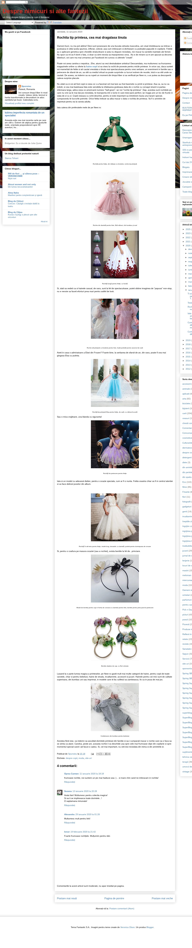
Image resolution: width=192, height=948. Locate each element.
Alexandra (69, 814)
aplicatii (185, 394)
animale (186, 389)
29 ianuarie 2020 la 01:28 (87, 814)
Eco (184, 482)
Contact (186, 103)
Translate (57, 22)
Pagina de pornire (114, 898)
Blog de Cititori (15, 201)
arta (184, 398)
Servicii (185, 659)
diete (184, 462)
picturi (185, 614)
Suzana (68, 791)
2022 (188, 237)
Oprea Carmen (71, 773)
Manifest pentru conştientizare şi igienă (25, 195)
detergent (187, 457)
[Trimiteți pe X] (103, 753)
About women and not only (22, 184)
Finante (186, 492)
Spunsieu (26, 86)
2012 (188, 369)
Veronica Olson (127, 927)
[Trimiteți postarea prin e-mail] (92, 754)
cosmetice (187, 438)
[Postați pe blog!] (100, 753)
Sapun (185, 654)
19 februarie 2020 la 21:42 (83, 832)
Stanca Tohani (11, 158)
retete (185, 639)
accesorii (186, 384)
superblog (187, 713)
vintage (185, 771)
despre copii (71, 758)
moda (81, 758)
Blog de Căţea (15, 212)
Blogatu (186, 167)
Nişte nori (12, 178)
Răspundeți (69, 782)
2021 (188, 241)
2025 (188, 229)
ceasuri (185, 418)
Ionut (67, 832)
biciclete (186, 403)
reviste (185, 644)
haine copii (92, 66)
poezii (185, 619)
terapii (185, 762)
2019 (188, 340)
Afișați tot (44, 221)
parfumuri (187, 600)
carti (184, 413)
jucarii (185, 550)
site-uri (88, 758)
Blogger (150, 927)
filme (184, 487)
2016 (188, 352)
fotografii (186, 501)
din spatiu (187, 477)
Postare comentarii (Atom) (121, 908)
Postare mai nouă (67, 898)
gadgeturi (186, 506)
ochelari (186, 595)
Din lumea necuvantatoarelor (20, 187)
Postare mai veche (162, 898)
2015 (188, 356)
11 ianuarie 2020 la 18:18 (92, 773)
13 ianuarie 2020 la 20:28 (85, 791)
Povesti (185, 624)
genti (184, 511)
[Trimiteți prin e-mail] (97, 753)
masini (185, 570)
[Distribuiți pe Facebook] (106, 753)
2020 (188, 245)
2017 (188, 348)
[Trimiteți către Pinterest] (109, 753)
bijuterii (185, 408)
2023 (188, 233)
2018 (188, 344)
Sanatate (186, 649)
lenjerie (185, 560)
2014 (188, 360)
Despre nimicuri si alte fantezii (45, 11)
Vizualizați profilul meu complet (19, 103)
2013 (188, 365)
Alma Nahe (13, 193)
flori (184, 497)
